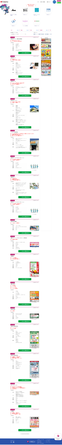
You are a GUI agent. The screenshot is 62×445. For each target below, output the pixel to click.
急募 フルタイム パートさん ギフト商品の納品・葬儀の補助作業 (17, 41)
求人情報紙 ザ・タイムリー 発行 (40, 439)
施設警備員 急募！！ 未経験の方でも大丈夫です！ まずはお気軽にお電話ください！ (16, 179)
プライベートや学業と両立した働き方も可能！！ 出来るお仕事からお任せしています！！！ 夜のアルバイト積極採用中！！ (18, 84)
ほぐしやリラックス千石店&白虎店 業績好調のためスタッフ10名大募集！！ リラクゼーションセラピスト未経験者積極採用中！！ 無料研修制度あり (19, 387)
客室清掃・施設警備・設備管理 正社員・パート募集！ (16, 102)
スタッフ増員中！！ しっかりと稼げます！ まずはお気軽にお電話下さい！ (16, 258)
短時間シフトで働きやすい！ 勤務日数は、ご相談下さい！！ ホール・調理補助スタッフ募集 (16, 413)
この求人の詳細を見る (25, 52)
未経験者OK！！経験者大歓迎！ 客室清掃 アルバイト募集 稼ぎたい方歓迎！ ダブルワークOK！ (17, 358)
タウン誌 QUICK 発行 (48, 439)
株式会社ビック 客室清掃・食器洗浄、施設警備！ (16, 59)
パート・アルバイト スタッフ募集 (14, 328)
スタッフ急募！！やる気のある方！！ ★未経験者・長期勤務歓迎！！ (17, 159)
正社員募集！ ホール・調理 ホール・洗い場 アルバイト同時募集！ (15, 287)
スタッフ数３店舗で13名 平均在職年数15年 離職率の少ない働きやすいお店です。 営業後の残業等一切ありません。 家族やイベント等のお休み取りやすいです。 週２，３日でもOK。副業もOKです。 (23, 134)
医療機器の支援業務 (14, 239)
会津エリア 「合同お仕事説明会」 (40, 443)
